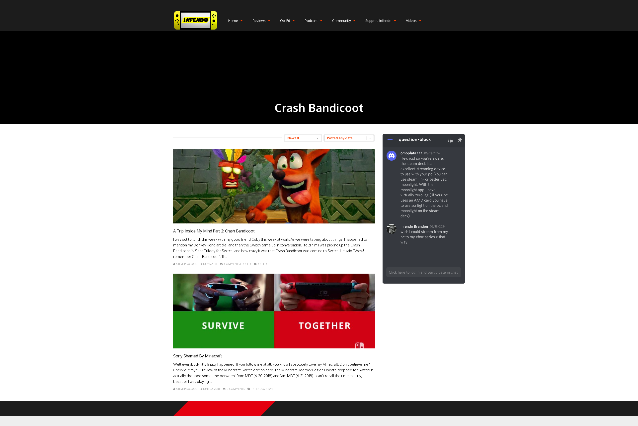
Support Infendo (378, 20)
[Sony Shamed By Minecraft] (274, 347)
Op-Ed (285, 20)
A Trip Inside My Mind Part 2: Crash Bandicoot (214, 230)
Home (233, 20)
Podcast (311, 20)
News (269, 389)
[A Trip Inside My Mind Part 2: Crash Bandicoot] (274, 222)
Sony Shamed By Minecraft (197, 355)
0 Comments (235, 389)
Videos (411, 20)
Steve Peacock (186, 264)
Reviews (259, 20)
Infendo (258, 389)
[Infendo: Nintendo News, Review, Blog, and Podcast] (195, 30)
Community (341, 20)
